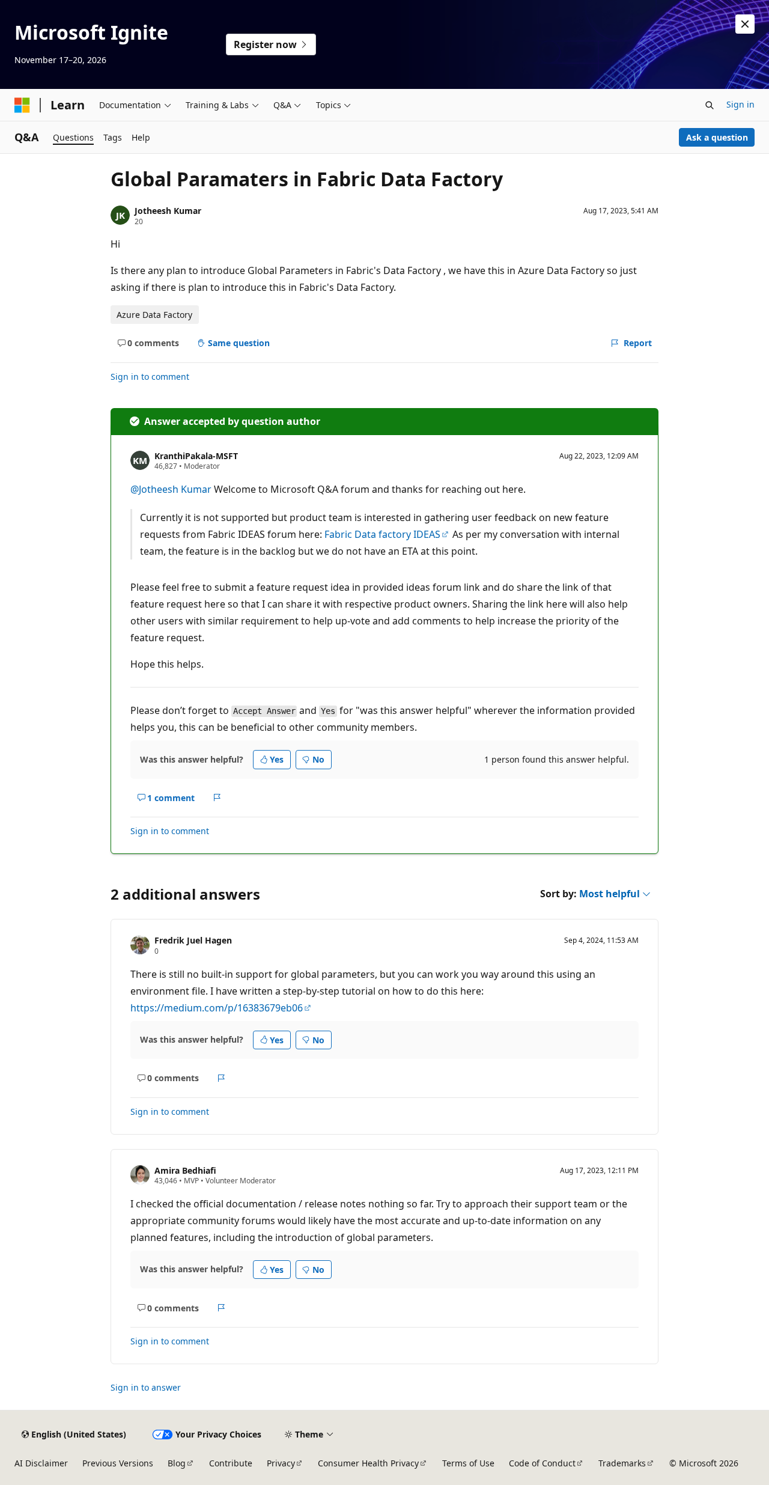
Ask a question (717, 137)
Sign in (740, 104)
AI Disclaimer (41, 1463)
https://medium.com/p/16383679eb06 (216, 1007)
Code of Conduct (542, 1463)
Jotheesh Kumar (168, 210)
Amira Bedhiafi (185, 1170)
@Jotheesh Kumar (172, 489)
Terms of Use (468, 1463)
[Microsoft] (22, 105)
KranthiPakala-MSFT (196, 456)
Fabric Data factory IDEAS (382, 534)
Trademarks (622, 1463)
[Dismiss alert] (745, 24)
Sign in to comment (150, 376)
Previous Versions (117, 1463)
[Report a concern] (217, 798)
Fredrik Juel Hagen (193, 940)
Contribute (230, 1463)
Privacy (281, 1463)
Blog (177, 1463)
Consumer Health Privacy (368, 1463)
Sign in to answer (146, 1387)
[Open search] (710, 105)
